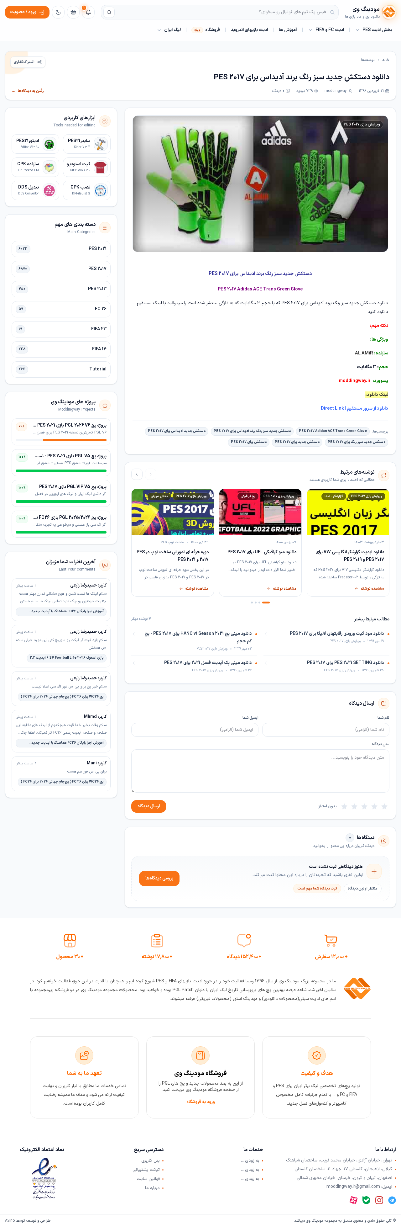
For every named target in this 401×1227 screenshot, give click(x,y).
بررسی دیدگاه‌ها (159, 878)
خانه (385, 60)
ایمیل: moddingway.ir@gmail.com (359, 1187)
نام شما (383, 717)
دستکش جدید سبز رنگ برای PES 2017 (356, 442)
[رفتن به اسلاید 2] (259, 602)
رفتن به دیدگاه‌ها (28, 90)
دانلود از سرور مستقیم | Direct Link (354, 408)
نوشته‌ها (368, 60)
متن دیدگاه (380, 744)
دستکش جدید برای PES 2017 (297, 442)
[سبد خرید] (73, 12)
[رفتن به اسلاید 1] (266, 602)
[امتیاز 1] (384, 806)
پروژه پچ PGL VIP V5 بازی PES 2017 (73, 487)
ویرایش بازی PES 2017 (362, 124)
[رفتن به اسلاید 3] (256, 602)
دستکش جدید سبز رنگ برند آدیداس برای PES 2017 (252, 431)
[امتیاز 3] (364, 806)
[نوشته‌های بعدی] (137, 474)
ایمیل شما (250, 717)
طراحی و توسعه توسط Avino (27, 1220)
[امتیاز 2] (374, 806)
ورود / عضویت (23, 12)
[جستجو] (109, 12)
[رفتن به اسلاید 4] (252, 602)
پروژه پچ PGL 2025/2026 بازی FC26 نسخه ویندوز (61, 517)
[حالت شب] (58, 12)
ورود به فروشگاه (200, 1102)
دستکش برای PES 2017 (249, 442)
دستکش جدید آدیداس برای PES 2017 (177, 431)
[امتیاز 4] (354, 806)
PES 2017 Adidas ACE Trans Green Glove (333, 431)
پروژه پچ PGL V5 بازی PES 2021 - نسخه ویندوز (63, 456)
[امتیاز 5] (344, 806)
